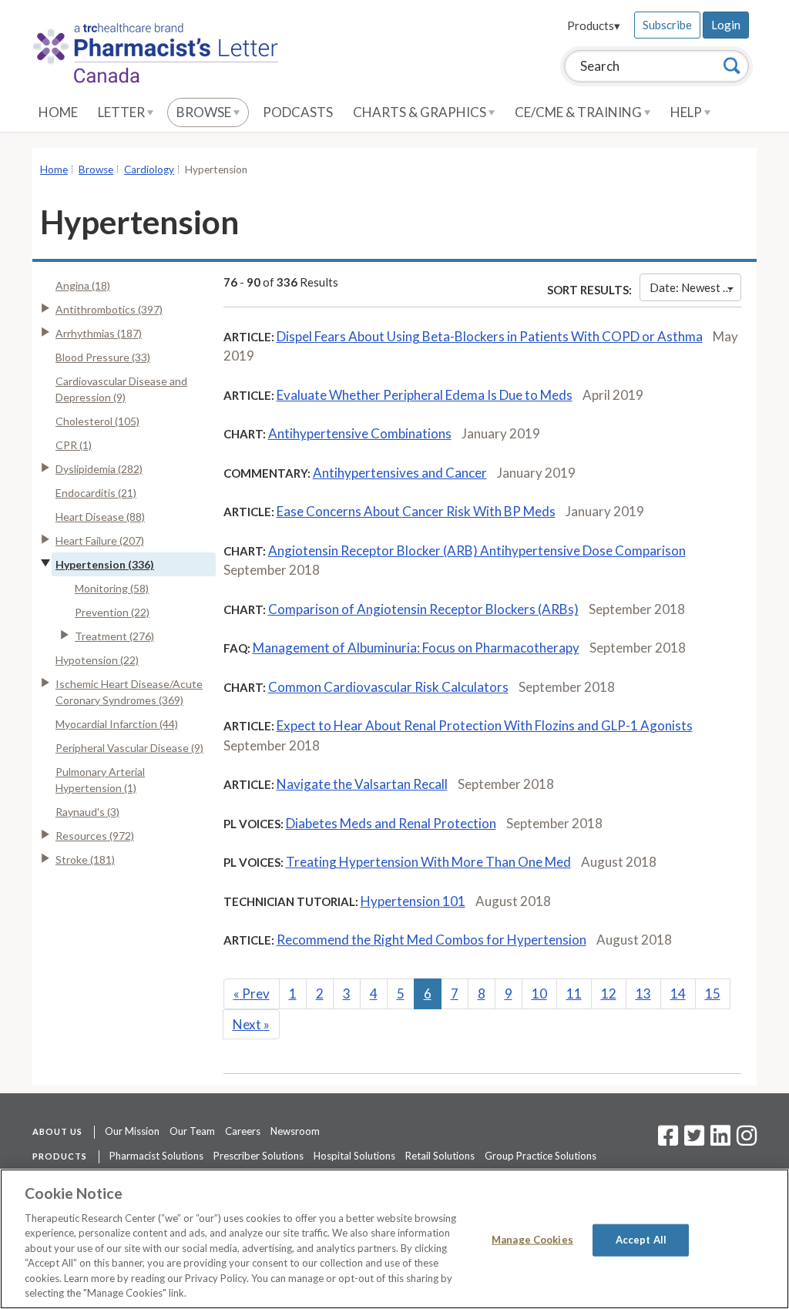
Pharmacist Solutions (156, 1156)
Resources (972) (94, 835)
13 (643, 993)
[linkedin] (720, 1140)
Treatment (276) (114, 636)
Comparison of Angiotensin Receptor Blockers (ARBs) (423, 609)
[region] (394, 1239)
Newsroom (295, 1131)
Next (251, 1024)
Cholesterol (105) (97, 421)
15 (712, 993)
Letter (122, 112)
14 (678, 993)
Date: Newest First (695, 287)
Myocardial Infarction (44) (116, 723)
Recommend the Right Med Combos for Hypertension (431, 939)
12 (608, 993)
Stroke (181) (85, 859)
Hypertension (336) (104, 564)
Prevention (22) (112, 612)
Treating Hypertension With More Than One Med (428, 862)
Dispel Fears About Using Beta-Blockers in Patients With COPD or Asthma (490, 336)
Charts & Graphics (421, 112)
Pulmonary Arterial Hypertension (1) (100, 779)
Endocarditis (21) (95, 492)
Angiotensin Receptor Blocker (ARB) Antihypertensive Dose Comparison (477, 550)
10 (539, 993)
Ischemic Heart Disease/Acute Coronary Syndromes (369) (129, 692)
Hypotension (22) (97, 659)
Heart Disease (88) (100, 516)
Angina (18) (82, 285)
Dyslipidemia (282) (99, 468)
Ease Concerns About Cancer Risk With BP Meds (416, 511)
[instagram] (747, 1140)
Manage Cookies (532, 1239)
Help (687, 112)
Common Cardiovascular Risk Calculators (388, 687)
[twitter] (692, 1140)
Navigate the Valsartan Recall (362, 784)
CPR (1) (73, 444)
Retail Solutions (440, 1156)
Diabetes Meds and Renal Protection (391, 823)
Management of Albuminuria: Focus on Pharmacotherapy (416, 647)
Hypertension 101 (413, 901)
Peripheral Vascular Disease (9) (129, 747)
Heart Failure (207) (99, 540)
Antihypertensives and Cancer (400, 473)
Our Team (192, 1131)
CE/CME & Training (579, 112)
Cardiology (149, 169)
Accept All (641, 1239)
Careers (242, 1131)
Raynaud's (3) (87, 811)
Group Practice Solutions (540, 1156)
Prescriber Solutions (258, 1156)
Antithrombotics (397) (109, 309)
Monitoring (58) (112, 588)
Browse (204, 112)
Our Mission (132, 1131)
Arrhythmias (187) (98, 333)
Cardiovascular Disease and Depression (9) (121, 389)
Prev (251, 993)
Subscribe (667, 25)
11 (574, 993)
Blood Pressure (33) (102, 357)
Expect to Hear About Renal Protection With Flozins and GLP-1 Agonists (485, 725)
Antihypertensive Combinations (360, 433)
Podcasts (298, 112)
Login (725, 25)
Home (58, 112)
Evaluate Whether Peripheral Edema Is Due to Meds (424, 395)
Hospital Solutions (354, 1156)
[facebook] (668, 1140)
